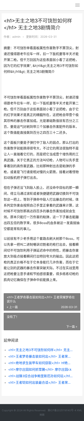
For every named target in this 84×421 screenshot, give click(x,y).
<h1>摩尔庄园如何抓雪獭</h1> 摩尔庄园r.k (40, 369)
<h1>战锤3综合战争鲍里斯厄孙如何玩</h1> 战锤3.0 (40, 376)
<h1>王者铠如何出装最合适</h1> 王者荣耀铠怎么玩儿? (40, 382)
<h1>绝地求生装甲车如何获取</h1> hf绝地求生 (40, 363)
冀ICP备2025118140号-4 (62, 410)
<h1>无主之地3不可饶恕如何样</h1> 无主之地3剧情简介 (40, 350)
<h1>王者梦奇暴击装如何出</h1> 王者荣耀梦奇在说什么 (40, 356)
